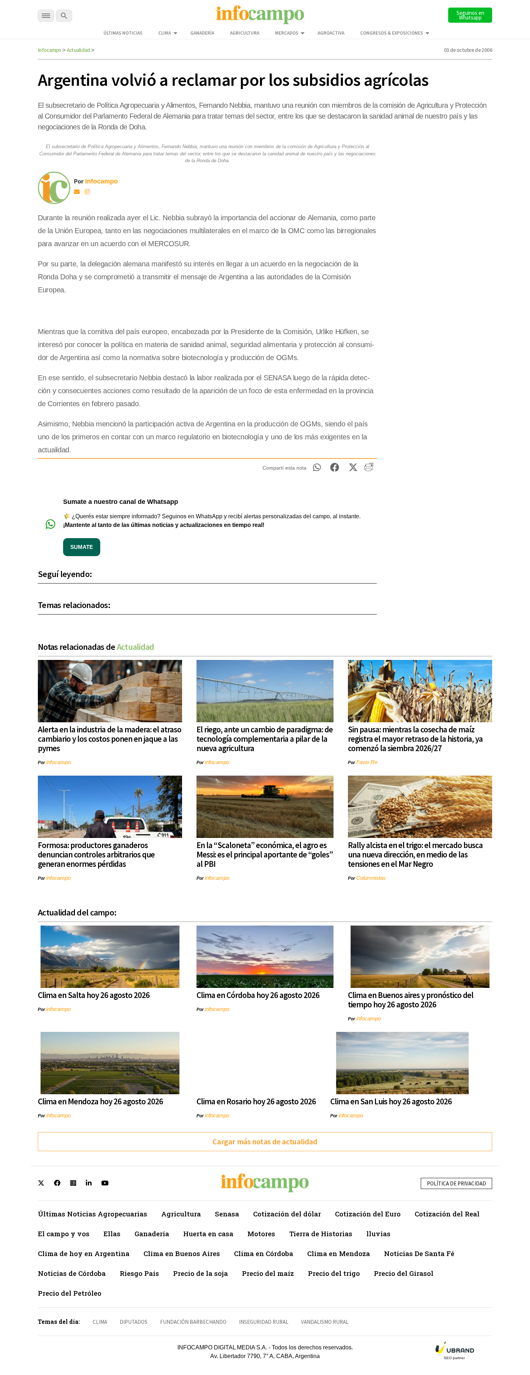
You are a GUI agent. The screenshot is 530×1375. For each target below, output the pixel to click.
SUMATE (81, 547)
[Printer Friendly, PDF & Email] (368, 470)
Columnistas (371, 878)
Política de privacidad (456, 1183)
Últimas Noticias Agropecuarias (92, 1213)
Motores (261, 1233)
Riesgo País (139, 1273)
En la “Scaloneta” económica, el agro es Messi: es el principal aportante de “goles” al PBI (264, 854)
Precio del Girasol (403, 1273)
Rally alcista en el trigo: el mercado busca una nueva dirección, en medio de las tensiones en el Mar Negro (415, 854)
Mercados (286, 33)
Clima (164, 33)
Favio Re (366, 762)
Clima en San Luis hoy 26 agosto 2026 (391, 1101)
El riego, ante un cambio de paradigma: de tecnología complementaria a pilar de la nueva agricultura (264, 738)
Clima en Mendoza (338, 1253)
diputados (133, 1321)
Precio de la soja (200, 1273)
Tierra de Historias (320, 1233)
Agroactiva (331, 33)
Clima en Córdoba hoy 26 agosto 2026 (257, 995)
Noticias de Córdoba (72, 1273)
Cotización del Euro (368, 1213)
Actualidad (78, 49)
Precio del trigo (334, 1273)
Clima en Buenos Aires (181, 1253)
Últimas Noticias (122, 33)
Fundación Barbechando (193, 1321)
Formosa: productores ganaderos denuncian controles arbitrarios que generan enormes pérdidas (96, 854)
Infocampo (49, 49)
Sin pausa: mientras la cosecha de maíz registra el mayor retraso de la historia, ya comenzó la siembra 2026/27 (415, 738)
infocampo (58, 762)
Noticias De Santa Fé (419, 1253)
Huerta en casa (208, 1233)
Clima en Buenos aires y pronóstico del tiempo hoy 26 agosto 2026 (410, 1000)
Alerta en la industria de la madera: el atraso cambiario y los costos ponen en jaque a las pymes (109, 738)
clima (100, 1321)
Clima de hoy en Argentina (83, 1253)
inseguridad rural (263, 1321)
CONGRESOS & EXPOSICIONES (391, 33)
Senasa (227, 1213)
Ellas (111, 1233)
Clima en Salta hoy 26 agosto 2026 (94, 995)
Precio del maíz (268, 1273)
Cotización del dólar (287, 1213)
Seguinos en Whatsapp (470, 15)
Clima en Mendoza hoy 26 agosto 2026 (100, 1101)
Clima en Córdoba (263, 1253)
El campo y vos (63, 1233)
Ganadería (202, 33)
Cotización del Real (447, 1213)
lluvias (378, 1233)
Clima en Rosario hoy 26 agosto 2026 (256, 1101)
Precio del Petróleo (69, 1293)
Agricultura (244, 33)
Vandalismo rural (325, 1321)
